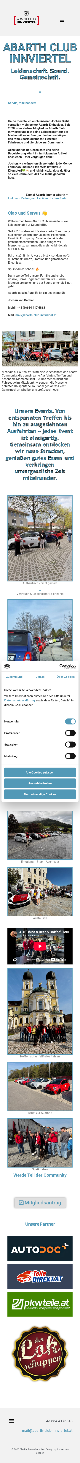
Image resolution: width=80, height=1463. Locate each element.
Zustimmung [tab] (14, 676)
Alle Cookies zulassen (40, 772)
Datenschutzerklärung (19, 700)
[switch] (70, 733)
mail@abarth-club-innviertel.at (47, 1430)
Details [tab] (40, 676)
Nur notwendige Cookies (40, 794)
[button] (61, 19)
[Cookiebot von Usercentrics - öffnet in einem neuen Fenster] (59, 666)
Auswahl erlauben (40, 783)
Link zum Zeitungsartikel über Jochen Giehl (37, 198)
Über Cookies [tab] (66, 676)
